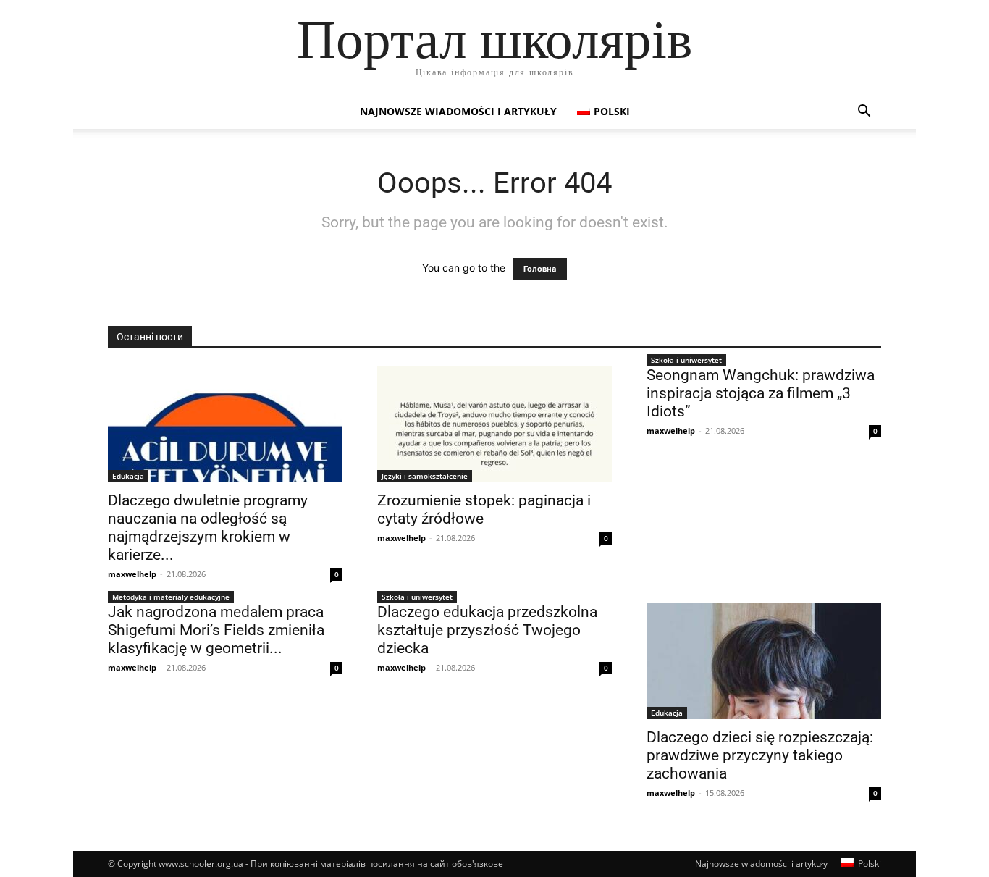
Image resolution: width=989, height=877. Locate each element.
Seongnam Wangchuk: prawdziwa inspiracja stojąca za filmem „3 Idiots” (761, 393)
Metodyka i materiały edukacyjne (171, 597)
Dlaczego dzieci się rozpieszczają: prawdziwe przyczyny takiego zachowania (760, 755)
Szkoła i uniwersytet (686, 360)
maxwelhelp (132, 573)
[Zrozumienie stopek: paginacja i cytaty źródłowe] (494, 424)
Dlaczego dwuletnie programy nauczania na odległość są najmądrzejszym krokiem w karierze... (208, 527)
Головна (539, 269)
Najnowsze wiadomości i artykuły (458, 111)
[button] (863, 112)
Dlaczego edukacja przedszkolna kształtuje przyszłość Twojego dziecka (487, 630)
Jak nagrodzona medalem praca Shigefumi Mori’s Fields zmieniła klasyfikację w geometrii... (216, 630)
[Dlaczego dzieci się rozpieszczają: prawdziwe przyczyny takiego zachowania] (764, 661)
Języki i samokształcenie (425, 476)
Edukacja (128, 476)
